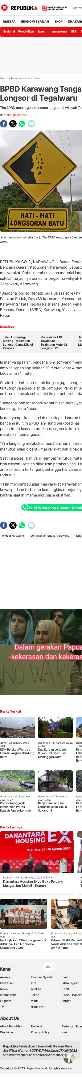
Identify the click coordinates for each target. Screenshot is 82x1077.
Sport (41, 31)
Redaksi (36, 1026)
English (66, 1001)
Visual (35, 1001)
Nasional (9, 31)
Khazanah (6, 983)
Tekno (35, 995)
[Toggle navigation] (4, 7)
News (4, 989)
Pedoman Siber (72, 1026)
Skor (65, 977)
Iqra (33, 983)
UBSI (74, 31)
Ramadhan (38, 1006)
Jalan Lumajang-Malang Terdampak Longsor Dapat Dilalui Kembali (18, 342)
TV (2, 1006)
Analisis (36, 989)
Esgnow (5, 1001)
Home (4, 78)
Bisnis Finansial (72, 995)
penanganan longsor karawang (49, 535)
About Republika (11, 1026)
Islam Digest (70, 983)
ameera (9, 21)
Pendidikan (26, 31)
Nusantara (17, 78)
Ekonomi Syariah (35, 21)
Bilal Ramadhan (17, 115)
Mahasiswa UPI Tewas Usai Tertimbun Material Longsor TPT (54, 342)
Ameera (5, 977)
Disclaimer (7, 1032)
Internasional (58, 31)
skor (58, 21)
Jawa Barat (34, 78)
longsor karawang (12, 535)
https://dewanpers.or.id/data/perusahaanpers (34, 1055)
